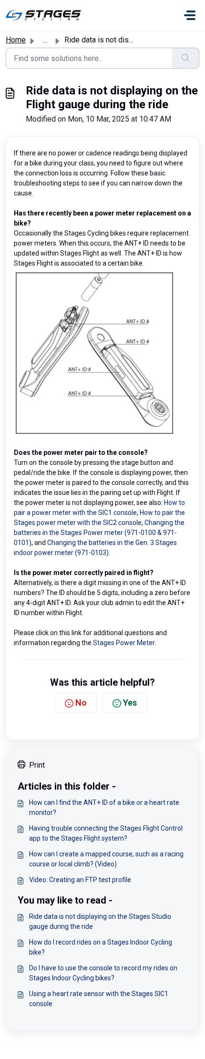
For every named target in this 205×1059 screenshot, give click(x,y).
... (45, 39)
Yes (130, 703)
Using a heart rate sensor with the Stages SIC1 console (98, 999)
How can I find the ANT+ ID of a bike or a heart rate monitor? (104, 807)
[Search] (185, 58)
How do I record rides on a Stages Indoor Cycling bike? (100, 947)
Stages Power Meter (123, 643)
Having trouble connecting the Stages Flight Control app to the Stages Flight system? (106, 833)
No (81, 703)
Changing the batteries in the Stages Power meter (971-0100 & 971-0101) (99, 532)
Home (16, 39)
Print (37, 765)
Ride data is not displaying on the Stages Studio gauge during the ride (100, 921)
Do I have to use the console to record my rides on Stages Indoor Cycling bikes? (103, 973)
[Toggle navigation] (189, 15)
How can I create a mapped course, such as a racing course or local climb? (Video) (106, 859)
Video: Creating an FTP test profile (80, 880)
